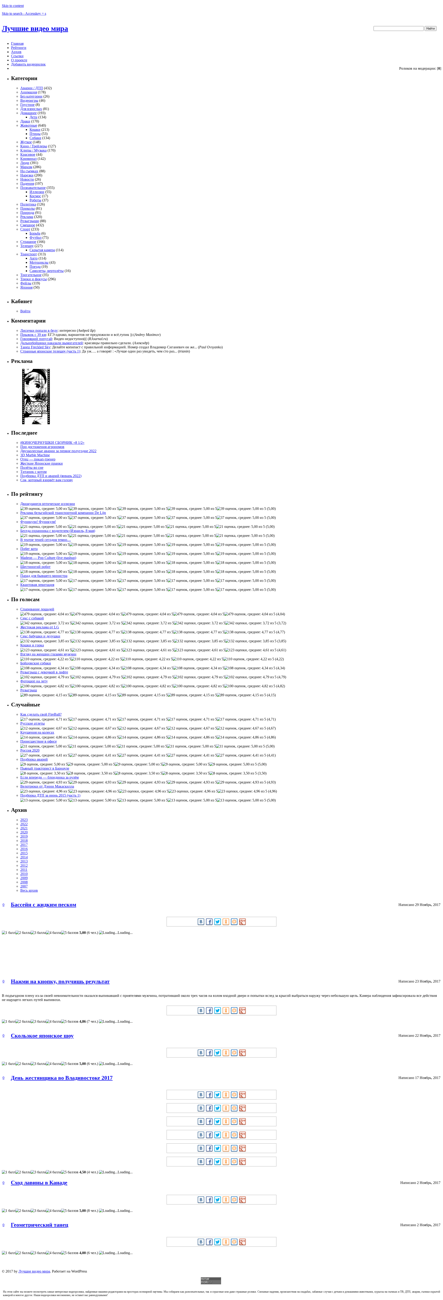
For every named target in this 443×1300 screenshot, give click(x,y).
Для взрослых (31, 109)
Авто (34, 258)
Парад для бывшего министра (43, 576)
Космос (35, 196)
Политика (28, 204)
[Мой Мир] (234, 921)
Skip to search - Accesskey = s (24, 13)
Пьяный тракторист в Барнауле (44, 768)
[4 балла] (53, 933)
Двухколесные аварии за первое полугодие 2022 (58, 451)
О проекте (19, 60)
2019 (24, 836)
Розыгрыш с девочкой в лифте (44, 672)
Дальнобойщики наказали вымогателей (51, 343)
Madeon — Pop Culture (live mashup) (48, 558)
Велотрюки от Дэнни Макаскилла (47, 786)
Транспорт (28, 254)
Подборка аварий (34, 759)
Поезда (35, 267)
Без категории (31, 96)
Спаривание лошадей (37, 609)
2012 (24, 865)
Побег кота (29, 549)
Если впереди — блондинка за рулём (49, 777)
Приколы (27, 208)
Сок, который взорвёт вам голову (46, 480)
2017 (24, 845)
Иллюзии (37, 192)
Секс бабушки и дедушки (40, 636)
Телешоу (27, 246)
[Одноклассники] (226, 921)
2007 (24, 886)
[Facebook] (209, 921)
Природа (27, 213)
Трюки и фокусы (33, 279)
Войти (25, 311)
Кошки (35, 129)
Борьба (35, 233)
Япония (26, 287)
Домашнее (28, 113)
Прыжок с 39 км (33, 335)
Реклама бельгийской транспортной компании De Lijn (63, 513)
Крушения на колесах (37, 732)
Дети (33, 117)
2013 (24, 861)
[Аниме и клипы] (36, 423)
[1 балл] (8, 933)
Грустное (27, 105)
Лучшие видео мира (35, 28)
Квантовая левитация (37, 585)
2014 (24, 857)
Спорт (25, 229)
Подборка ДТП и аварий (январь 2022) (50, 476)
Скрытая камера (42, 250)
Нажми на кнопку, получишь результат (60, 981)
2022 (24, 824)
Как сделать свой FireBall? (41, 714)
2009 (24, 878)
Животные (28, 125)
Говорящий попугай (36, 339)
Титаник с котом (33, 472)
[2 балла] (23, 933)
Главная (17, 43)
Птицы (35, 134)
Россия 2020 (29, 750)
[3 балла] (38, 933)
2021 (24, 828)
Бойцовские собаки (35, 663)
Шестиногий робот (35, 567)
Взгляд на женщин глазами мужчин (48, 654)
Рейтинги (18, 48)
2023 (24, 820)
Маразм (26, 167)
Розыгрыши (29, 221)
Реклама (26, 217)
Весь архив (29, 890)
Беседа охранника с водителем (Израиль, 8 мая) (57, 531)
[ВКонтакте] (201, 921)
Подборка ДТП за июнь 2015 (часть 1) (50, 795)
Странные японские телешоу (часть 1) (50, 351)
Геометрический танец (39, 1225)
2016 (24, 849)
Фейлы (25, 283)
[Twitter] (217, 921)
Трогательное (31, 275)
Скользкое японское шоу (42, 1036)
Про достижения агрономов (42, 447)
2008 (24, 882)
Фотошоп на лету (34, 681)
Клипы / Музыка (33, 150)
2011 (23, 870)
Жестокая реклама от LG (39, 627)
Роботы (35, 200)
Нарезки (26, 175)
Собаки (35, 138)
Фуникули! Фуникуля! (38, 522)
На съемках (29, 171)
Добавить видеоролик (28, 64)
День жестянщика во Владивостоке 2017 (62, 1078)
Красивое (27, 154)
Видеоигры (29, 100)
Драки (25, 121)
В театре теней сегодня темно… (45, 540)
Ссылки (17, 56)
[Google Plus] (242, 921)
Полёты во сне (31, 467)
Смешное (27, 225)
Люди (24, 163)
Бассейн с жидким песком (43, 905)
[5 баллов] (69, 933)
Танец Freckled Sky (35, 347)
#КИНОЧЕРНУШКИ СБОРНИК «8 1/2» (52, 443)
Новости (27, 179)
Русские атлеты (32, 723)
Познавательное (33, 188)
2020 (24, 832)
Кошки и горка (32, 645)
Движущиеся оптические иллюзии (47, 504)
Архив (16, 52)
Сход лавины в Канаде (39, 1183)
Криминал (28, 159)
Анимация (28, 92)
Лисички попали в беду (39, 330)
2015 (24, 853)
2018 (24, 841)
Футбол (36, 237)
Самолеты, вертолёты (47, 271)
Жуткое (26, 142)
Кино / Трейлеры (33, 146)
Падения (27, 183)
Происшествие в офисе (38, 741)
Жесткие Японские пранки (41, 463)
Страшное (28, 242)
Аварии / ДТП (31, 88)
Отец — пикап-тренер (37, 459)
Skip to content (13, 6)
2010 (24, 874)
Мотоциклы (39, 262)
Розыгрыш (28, 690)
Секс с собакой (32, 618)
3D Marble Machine (35, 455)
